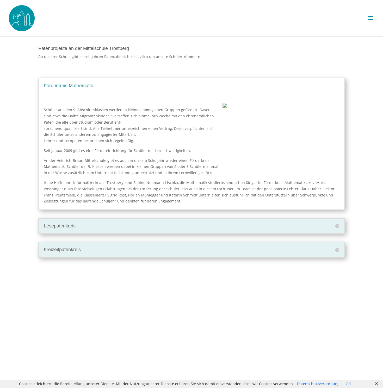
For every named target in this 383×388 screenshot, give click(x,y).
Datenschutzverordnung (318, 383)
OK (348, 383)
